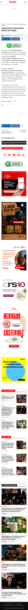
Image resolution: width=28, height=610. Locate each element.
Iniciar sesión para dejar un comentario (14, 142)
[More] (22, 38)
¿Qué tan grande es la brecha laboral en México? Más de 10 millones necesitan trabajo (8, 446)
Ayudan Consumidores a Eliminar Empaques (7, 132)
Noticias (3, 24)
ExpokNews (9, 35)
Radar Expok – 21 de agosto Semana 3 (8, 397)
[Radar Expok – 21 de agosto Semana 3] (21, 398)
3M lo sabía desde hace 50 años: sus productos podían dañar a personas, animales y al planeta (8, 472)
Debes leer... (4, 406)
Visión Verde (23, 131)
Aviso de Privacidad (20, 605)
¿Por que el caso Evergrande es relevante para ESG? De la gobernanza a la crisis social (14, 593)
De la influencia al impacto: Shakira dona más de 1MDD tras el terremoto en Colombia (8, 459)
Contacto (13, 605)
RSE (2, 590)
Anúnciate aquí (6, 605)
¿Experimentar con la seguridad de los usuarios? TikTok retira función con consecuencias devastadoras (8, 411)
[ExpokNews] (3, 35)
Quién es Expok (18, 603)
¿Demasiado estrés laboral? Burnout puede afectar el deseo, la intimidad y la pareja (14, 565)
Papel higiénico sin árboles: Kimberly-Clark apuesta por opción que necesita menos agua (8, 425)
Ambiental (8, 24)
